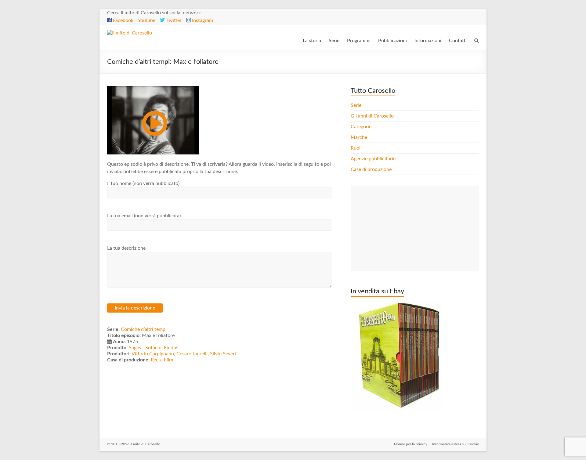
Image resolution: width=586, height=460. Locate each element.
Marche (359, 137)
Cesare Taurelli (192, 353)
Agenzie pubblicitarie (374, 158)
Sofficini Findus (161, 347)
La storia (312, 40)
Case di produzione (372, 169)
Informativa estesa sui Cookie (455, 444)
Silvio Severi (223, 353)
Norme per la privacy (410, 444)
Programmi (359, 40)
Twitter (173, 20)
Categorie (362, 126)
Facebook (122, 20)
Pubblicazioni (392, 40)
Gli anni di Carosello (372, 116)
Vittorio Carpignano (153, 353)
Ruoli (356, 148)
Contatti (458, 40)
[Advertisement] (415, 228)
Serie (334, 40)
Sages (135, 347)
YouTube (146, 20)
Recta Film (162, 359)
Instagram (202, 20)
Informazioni (427, 40)
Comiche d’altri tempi (144, 329)
